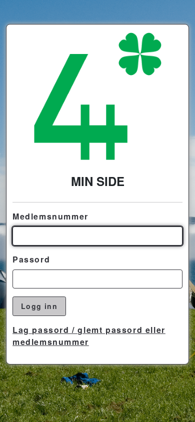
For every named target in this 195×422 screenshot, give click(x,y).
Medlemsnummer (50, 216)
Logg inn (39, 306)
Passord (31, 259)
